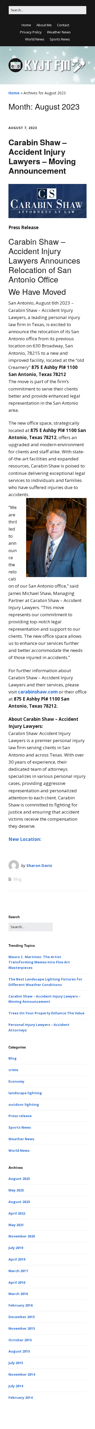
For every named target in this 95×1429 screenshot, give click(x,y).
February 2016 (20, 1305)
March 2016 (18, 1293)
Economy (16, 1081)
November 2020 (21, 1236)
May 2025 (16, 1190)
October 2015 (20, 1340)
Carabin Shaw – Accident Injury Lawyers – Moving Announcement (42, 156)
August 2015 (19, 1351)
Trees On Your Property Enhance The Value (46, 1013)
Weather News (59, 32)
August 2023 (19, 1201)
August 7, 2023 (22, 128)
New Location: (24, 839)
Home (26, 25)
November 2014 (21, 1374)
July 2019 (15, 1247)
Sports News (60, 39)
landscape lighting (25, 1093)
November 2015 (21, 1328)
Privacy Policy (31, 32)
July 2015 (15, 1362)
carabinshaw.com (38, 692)
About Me (44, 25)
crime (13, 1069)
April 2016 (16, 1282)
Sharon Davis (39, 865)
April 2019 (16, 1259)
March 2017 (18, 1270)
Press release (20, 1115)
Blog (17, 879)
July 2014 (15, 1386)
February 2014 (20, 1397)
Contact (63, 25)
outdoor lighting (23, 1104)
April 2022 (16, 1213)
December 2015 (21, 1316)
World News (34, 39)
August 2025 (19, 1178)
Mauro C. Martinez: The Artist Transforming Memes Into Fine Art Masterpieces (39, 962)
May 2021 (16, 1224)
